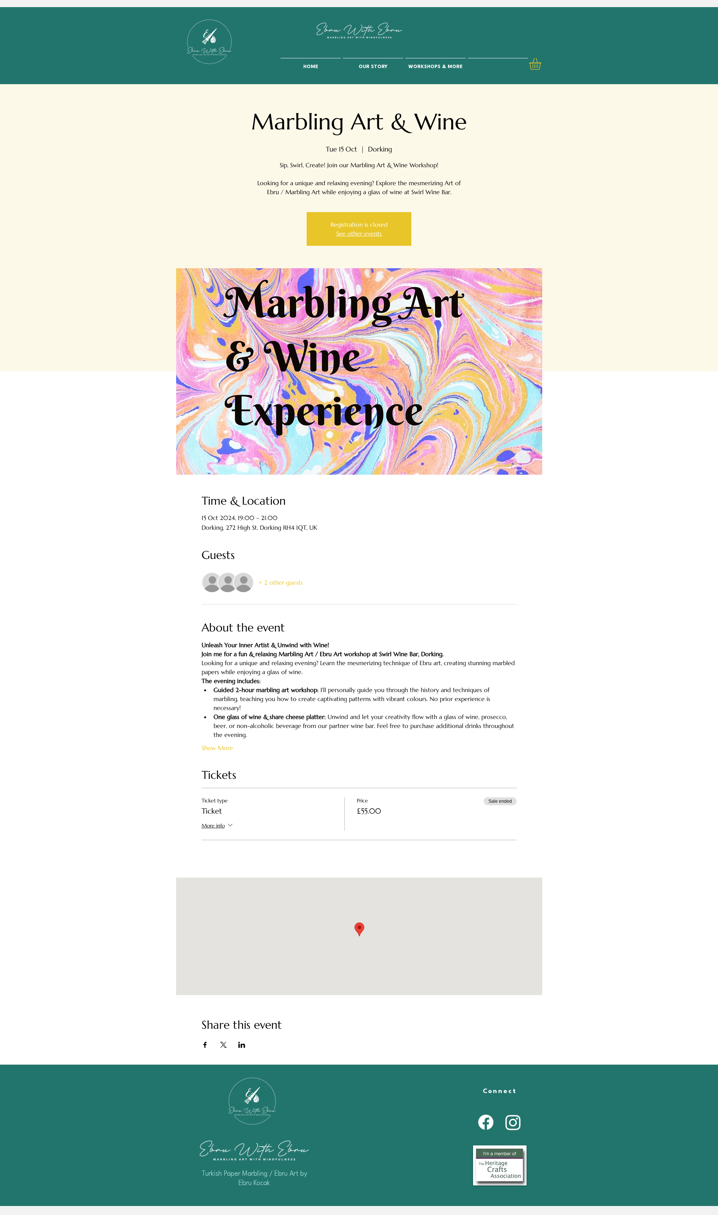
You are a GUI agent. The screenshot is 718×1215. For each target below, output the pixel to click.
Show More (217, 748)
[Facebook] (486, 1122)
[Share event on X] (223, 1045)
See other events (359, 233)
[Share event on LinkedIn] (241, 1045)
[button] (542, 64)
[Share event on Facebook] (205, 1045)
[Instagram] (513, 1122)
